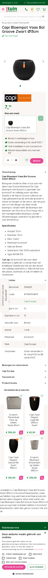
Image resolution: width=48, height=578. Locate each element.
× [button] (45, 533)
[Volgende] (43, 61)
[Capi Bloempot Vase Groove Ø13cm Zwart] (24, 61)
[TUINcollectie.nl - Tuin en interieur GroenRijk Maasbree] (11, 9)
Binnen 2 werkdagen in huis (21, 138)
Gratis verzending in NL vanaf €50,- (25, 142)
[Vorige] (4, 61)
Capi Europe (30, 301)
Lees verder (38, 549)
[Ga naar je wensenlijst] (38, 9)
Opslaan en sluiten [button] (14, 567)
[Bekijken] (44, 9)
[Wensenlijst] (38, 9)
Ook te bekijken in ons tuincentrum (25, 146)
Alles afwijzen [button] (36, 567)
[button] (24, 573)
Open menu (3, 9)
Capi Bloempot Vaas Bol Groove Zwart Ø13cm (18, 129)
